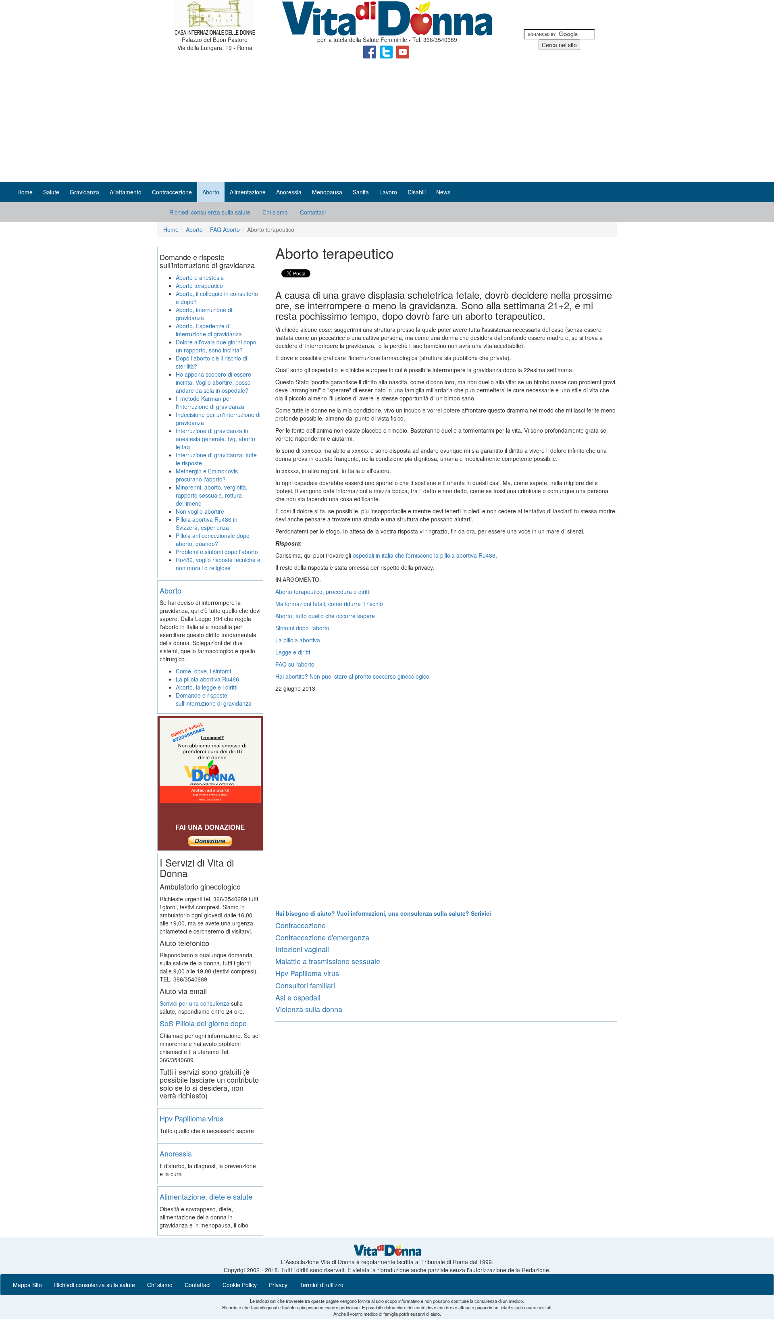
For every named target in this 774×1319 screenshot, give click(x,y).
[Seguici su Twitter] (387, 51)
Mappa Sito (27, 1285)
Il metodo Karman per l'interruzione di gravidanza (210, 402)
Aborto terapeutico (199, 285)
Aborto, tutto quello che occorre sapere (325, 616)
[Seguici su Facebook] (370, 51)
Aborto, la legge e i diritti (206, 687)
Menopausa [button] (327, 192)
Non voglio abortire (200, 511)
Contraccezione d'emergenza (322, 937)
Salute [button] (51, 192)
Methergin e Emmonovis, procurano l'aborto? (207, 475)
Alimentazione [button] (248, 192)
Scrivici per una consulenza (194, 1003)
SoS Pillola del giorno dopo (203, 1023)
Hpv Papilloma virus (307, 973)
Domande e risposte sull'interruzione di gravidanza (214, 699)
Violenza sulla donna (308, 1009)
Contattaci (313, 212)
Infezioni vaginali (302, 949)
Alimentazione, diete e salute (206, 1196)
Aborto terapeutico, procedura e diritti (322, 592)
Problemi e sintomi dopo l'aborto (217, 552)
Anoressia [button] (289, 192)
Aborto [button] (210, 192)
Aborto (194, 229)
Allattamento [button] (125, 192)
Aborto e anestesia (200, 277)
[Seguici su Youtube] (402, 51)
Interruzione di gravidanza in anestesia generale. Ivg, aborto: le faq (216, 439)
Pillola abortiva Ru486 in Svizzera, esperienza (206, 523)
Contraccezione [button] (172, 192)
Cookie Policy (240, 1285)
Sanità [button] (361, 192)
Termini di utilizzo (321, 1285)
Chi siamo (275, 212)
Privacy (278, 1285)
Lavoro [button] (388, 192)
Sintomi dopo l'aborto (302, 628)
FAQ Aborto (225, 229)
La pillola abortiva (297, 640)
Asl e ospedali (297, 997)
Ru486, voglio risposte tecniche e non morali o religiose (218, 564)
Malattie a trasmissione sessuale (327, 961)
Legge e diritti (292, 652)
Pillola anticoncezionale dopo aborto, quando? (213, 539)
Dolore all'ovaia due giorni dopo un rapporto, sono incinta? (216, 346)
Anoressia (176, 1153)
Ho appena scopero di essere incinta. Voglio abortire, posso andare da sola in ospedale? (213, 382)
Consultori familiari (305, 985)
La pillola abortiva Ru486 (207, 679)
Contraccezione (300, 925)
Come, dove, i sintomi (203, 671)
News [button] (443, 192)
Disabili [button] (417, 192)
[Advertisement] (387, 121)
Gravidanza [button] (84, 192)
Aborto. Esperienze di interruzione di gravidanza (209, 330)
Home (25, 192)
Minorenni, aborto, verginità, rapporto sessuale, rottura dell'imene (212, 495)
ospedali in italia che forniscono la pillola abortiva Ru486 (424, 555)
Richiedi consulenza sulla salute (209, 212)
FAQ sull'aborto (294, 664)
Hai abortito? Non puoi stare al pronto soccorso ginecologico (352, 676)
